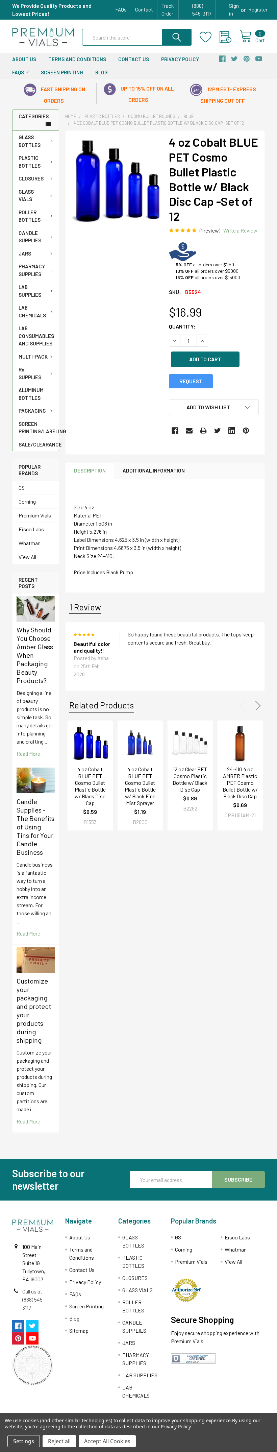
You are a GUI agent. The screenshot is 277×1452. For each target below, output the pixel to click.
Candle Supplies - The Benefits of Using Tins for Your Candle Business (35, 826)
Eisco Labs (31, 529)
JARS (25, 253)
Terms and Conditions (77, 59)
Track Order (167, 10)
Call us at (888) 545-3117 (33, 1299)
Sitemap (79, 1330)
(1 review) (210, 230)
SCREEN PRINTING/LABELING (39, 428)
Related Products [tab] (101, 705)
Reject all (59, 1441)
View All (27, 557)
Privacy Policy (180, 59)
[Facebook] (175, 431)
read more (28, 753)
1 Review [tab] (85, 607)
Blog (101, 72)
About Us (24, 59)
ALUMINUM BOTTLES (31, 394)
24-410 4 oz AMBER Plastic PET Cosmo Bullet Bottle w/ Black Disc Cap (240, 782)
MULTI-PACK (33, 357)
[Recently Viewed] (230, 37)
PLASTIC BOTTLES (30, 162)
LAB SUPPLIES (30, 291)
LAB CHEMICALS (32, 311)
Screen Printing (62, 72)
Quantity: (182, 326)
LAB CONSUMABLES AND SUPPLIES (36, 335)
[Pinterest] (246, 431)
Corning (27, 501)
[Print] (203, 431)
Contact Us (133, 59)
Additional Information (154, 470)
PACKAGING (32, 411)
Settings (23, 1441)
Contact (144, 9)
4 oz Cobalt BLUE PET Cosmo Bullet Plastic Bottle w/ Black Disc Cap (90, 786)
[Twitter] (217, 431)
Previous (243, 705)
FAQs (121, 9)
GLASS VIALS (26, 195)
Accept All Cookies (107, 1441)
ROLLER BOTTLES (30, 216)
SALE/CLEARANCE (39, 444)
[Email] (189, 431)
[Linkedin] (232, 431)
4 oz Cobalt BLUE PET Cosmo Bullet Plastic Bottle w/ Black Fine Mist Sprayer (140, 786)
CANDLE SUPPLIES (30, 237)
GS (22, 487)
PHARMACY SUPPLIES (32, 270)
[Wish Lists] (210, 37)
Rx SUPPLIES (30, 373)
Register (258, 9)
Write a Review (240, 230)
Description (90, 470)
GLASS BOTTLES (30, 141)
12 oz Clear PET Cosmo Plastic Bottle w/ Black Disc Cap (190, 779)
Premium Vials (35, 515)
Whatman (30, 543)
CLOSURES (31, 178)
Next (256, 705)
